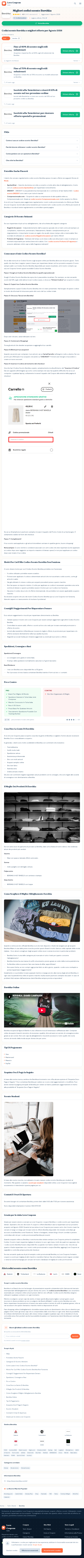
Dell (55, 1450)
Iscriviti (75, 1336)
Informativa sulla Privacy (73, 1533)
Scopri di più (37, 1545)
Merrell (66, 1452)
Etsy (36, 1494)
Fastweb (43, 1494)
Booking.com (8, 1494)
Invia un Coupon (49, 1533)
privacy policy (25, 1340)
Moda (6, 181)
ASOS (77, 1450)
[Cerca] (75, 3)
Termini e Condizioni (72, 1529)
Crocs (60, 1452)
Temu (56, 1494)
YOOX (5, 1450)
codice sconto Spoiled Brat (23, 188)
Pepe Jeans (73, 1452)
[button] (6, 38)
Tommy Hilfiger (65, 1494)
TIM (50, 1494)
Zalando (6, 1497)
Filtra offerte (8, 35)
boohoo (29, 1455)
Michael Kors (69, 1450)
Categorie (26, 1533)
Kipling (50, 1450)
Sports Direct (21, 1455)
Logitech (61, 1450)
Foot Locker (15, 1452)
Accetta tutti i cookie (52, 1550)
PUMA (13, 1455)
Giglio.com (32, 1450)
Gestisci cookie (11, 1550)
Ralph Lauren (23, 1450)
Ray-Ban (38, 1452)
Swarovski (30, 1452)
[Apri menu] (80, 3)
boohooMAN (13, 1450)
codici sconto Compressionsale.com (45, 199)
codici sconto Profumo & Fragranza (62, 241)
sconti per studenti (36, 1183)
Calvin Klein (18, 1494)
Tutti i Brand (11, 1506)
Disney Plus (29, 1494)
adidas (23, 1452)
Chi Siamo (47, 1529)
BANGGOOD (53, 1452)
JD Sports (7, 1452)
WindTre (75, 1494)
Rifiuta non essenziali (30, 1550)
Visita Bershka (43, 23)
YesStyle (45, 1452)
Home (2, 1506)
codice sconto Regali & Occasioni (38, 236)
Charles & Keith (41, 1450)
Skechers (6, 1455)
